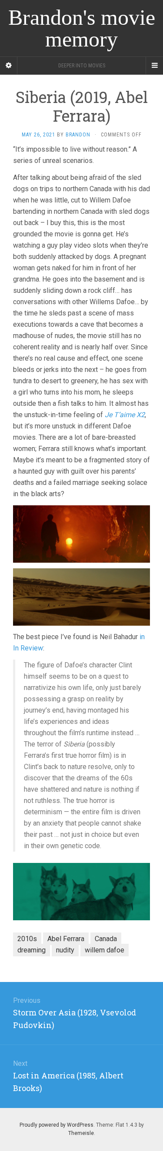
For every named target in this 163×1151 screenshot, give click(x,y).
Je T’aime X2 (125, 415)
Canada (106, 939)
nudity (65, 950)
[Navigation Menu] (154, 65)
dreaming (31, 950)
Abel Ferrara (65, 939)
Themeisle (81, 1133)
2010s (27, 939)
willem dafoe (104, 950)
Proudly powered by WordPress (56, 1125)
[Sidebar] (8, 65)
